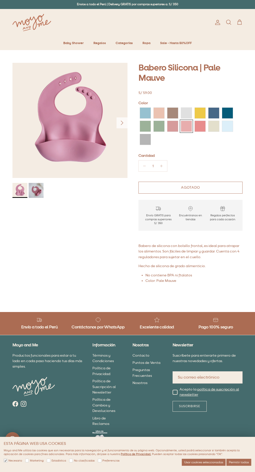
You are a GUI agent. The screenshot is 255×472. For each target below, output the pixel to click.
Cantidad (146, 156)
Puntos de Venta (146, 363)
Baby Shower (73, 43)
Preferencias (111, 460)
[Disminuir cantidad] (143, 165)
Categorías (124, 43)
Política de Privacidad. (136, 454)
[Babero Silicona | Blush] (159, 113)
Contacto (140, 355)
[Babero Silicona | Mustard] (200, 113)
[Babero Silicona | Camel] (172, 113)
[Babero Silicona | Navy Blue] (213, 113)
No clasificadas (84, 460)
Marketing (37, 460)
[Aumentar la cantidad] (162, 165)
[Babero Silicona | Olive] (159, 126)
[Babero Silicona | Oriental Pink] (172, 126)
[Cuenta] (217, 22)
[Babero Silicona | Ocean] (227, 113)
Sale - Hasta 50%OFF (176, 43)
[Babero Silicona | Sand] (213, 126)
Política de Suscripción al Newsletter (104, 386)
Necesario (15, 460)
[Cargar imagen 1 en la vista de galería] (70, 120)
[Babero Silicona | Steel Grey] (145, 139)
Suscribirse (189, 406)
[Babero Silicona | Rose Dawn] (200, 126)
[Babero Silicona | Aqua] (145, 113)
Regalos (99, 43)
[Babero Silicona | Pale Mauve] (186, 126)
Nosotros (139, 383)
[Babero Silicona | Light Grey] (186, 113)
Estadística (59, 460)
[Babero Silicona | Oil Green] (145, 126)
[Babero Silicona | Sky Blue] (227, 126)
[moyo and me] (31, 22)
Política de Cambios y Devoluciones (103, 405)
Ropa (146, 43)
